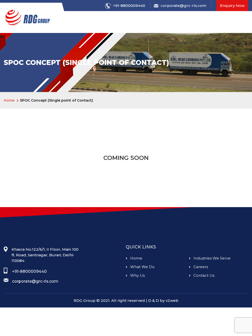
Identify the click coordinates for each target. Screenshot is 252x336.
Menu (78, 22)
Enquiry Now (232, 5)
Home (135, 258)
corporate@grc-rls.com (183, 5)
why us (137, 275)
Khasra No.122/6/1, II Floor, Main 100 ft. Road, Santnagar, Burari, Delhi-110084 (45, 255)
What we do (142, 266)
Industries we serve (211, 258)
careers (200, 266)
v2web (172, 300)
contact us (203, 275)
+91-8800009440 (128, 5)
